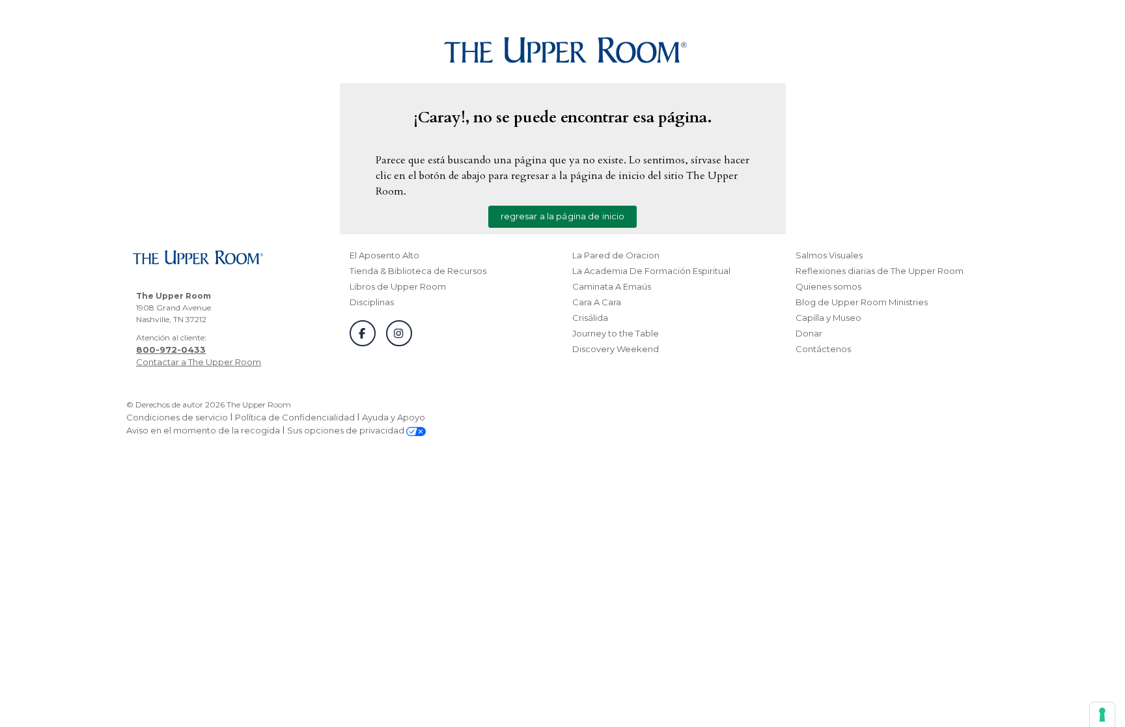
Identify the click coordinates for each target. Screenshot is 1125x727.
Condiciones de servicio (177, 417)
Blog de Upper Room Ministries (862, 302)
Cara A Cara (596, 302)
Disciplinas (372, 302)
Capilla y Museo (828, 317)
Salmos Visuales (829, 255)
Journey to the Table (615, 333)
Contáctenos (823, 349)
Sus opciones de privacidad (346, 430)
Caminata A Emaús (611, 286)
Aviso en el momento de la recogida (203, 430)
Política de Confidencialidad (295, 417)
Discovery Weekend (615, 349)
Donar (809, 333)
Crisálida (590, 317)
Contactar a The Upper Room (198, 362)
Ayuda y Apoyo (393, 417)
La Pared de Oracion (616, 255)
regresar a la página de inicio (563, 216)
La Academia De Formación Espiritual (651, 271)
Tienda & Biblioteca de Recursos (418, 271)
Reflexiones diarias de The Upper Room (880, 271)
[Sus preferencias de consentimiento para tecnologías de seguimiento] (1102, 714)
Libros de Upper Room (398, 286)
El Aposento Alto (384, 255)
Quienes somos (828, 286)
